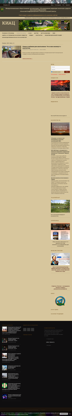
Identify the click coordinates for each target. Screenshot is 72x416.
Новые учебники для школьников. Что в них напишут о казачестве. (41, 47)
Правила (68, 5)
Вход (52, 5)
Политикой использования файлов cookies (18, 414)
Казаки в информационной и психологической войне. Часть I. (14, 396)
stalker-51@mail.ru (50, 342)
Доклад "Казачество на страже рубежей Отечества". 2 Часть (13, 339)
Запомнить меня (56, 72)
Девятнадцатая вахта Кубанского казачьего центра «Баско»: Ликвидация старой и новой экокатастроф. (13, 376)
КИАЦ (8, 23)
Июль (11, 43)
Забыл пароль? (62, 74)
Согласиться (63, 413)
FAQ (63, 5)
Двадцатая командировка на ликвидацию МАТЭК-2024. (14, 367)
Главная (4, 43)
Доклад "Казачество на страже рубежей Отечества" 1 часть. (13, 347)
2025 (8, 43)
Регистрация (58, 5)
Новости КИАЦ (43, 49)
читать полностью (27, 58)
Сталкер (30, 49)
